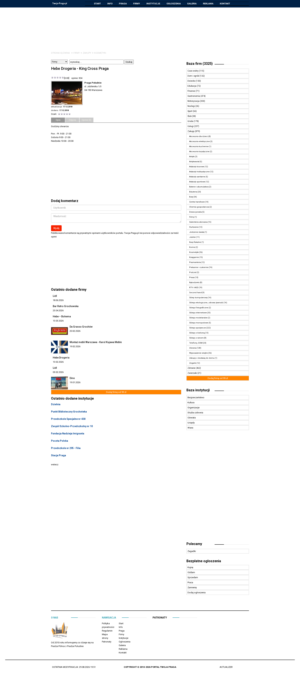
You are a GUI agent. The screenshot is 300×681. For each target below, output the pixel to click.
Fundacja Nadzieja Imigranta (67, 433)
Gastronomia (194, 96)
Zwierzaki (192, 373)
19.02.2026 (75, 346)
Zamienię (192, 587)
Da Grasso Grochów (81, 326)
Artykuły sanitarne (197, 177)
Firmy (136, 3)
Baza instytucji (198, 390)
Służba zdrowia (195, 412)
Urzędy (191, 422)
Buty (191, 197)
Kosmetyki (100, 53)
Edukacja (192, 86)
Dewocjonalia (195, 212)
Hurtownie (194, 227)
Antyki (192, 156)
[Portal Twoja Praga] (59, 631)
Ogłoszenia (173, 3)
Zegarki (192, 363)
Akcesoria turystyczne (199, 151)
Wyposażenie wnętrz (198, 353)
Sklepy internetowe (198, 313)
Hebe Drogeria (61, 357)
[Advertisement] (150, 26)
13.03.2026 (58, 320)
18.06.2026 (58, 300)
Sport (190, 111)
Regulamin (107, 630)
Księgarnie (194, 257)
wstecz (54, 464)
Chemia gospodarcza (199, 207)
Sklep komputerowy (198, 297)
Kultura (191, 402)
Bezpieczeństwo (196, 397)
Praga (123, 3)
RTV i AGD (193, 287)
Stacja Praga (58, 455)
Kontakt (225, 3)
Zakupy (87, 53)
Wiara (190, 427)
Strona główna (60, 53)
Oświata (192, 417)
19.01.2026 (75, 382)
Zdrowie (192, 368)
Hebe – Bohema (62, 316)
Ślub (190, 116)
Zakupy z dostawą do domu (201, 358)
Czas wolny (193, 71)
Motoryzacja (194, 101)
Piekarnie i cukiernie (199, 267)
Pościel (192, 272)
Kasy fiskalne (195, 242)
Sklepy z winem (196, 338)
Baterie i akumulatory (199, 187)
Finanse (192, 91)
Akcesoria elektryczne (199, 141)
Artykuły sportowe (197, 182)
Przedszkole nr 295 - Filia (66, 448)
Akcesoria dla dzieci (198, 136)
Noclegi (191, 106)
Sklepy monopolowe (198, 323)
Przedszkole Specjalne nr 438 (68, 419)
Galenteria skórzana (198, 222)
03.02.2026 (58, 372)
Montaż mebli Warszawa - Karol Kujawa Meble (96, 342)
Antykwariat (194, 161)
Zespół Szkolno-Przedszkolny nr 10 (72, 426)
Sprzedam (193, 577)
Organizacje (193, 407)
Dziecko (192, 81)
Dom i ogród (194, 76)
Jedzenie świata (196, 232)
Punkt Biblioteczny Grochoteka (69, 411)
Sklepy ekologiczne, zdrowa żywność (206, 303)
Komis (192, 247)
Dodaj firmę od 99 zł (116, 392)
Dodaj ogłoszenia (197, 592)
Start (97, 3)
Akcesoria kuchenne (199, 146)
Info (109, 3)
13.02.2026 (58, 362)
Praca (190, 582)
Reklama (208, 3)
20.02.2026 (75, 331)
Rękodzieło (194, 282)
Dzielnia (55, 404)
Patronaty (106, 641)
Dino (72, 378)
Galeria (192, 3)
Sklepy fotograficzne (198, 308)
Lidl (55, 296)
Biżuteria (193, 192)
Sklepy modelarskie (198, 318)
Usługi (191, 126)
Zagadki (192, 551)
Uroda (191, 121)
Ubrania (192, 348)
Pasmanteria (195, 262)
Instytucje (153, 3)
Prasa (191, 277)
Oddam (191, 572)
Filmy (191, 217)
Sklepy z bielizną (197, 333)
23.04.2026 (58, 310)
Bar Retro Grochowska (65, 306)
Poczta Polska (59, 440)
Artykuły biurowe (196, 167)
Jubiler (192, 237)
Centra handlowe (197, 202)
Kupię (190, 567)
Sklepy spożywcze (197, 328)
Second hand (195, 292)
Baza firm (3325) (199, 63)
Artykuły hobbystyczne (199, 172)
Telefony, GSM (195, 343)
